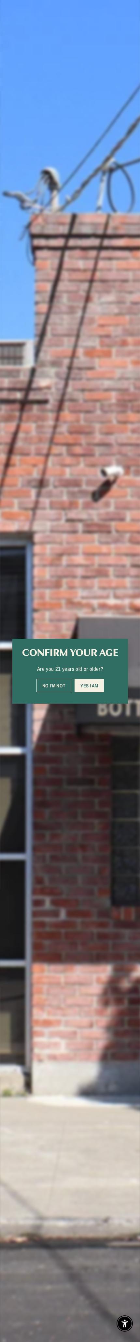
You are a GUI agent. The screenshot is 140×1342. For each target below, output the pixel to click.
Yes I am (89, 685)
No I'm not (53, 685)
